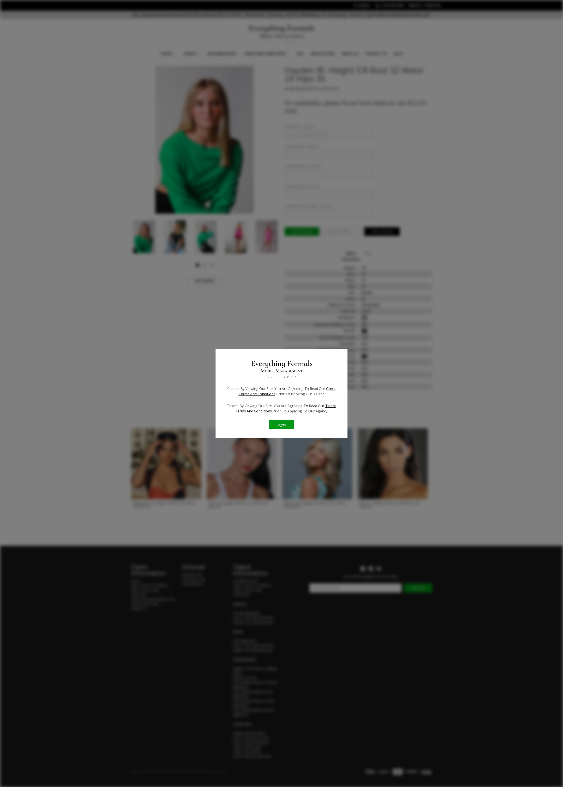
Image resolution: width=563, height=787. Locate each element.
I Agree (281, 425)
